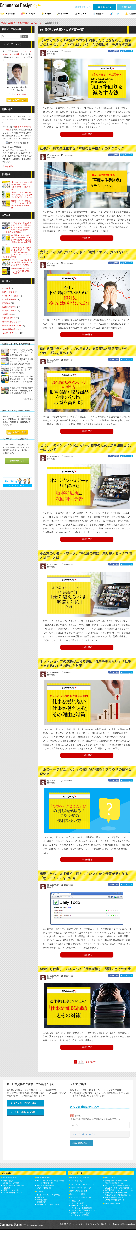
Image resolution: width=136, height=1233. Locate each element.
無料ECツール (109, 1177)
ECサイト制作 (8, 292)
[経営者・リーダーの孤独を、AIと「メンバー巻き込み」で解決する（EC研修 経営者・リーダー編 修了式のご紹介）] (6, 203)
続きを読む (9, 166)
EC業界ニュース (9, 311)
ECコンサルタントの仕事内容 (48, 1195)
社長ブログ (75, 1201)
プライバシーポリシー (77, 1224)
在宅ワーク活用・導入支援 (13, 1185)
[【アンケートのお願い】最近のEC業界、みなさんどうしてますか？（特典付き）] (6, 184)
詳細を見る (87, 134)
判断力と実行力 (8, 318)
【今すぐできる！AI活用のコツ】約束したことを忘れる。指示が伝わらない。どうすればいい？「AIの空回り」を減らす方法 (16, 252)
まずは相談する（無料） (26, 1112)
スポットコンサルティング (80, 1188)
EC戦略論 (6, 303)
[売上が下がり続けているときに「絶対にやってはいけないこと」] (87, 293)
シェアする (115, 51)
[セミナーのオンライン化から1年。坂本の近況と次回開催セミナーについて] (87, 486)
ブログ (116, 14)
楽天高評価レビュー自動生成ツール (119, 1190)
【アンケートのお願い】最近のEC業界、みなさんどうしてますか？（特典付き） (21, 262)
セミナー (64, 14)
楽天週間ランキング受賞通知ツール (119, 1188)
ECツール (82, 14)
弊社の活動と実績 (43, 1177)
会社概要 (77, 7)
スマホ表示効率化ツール (114, 1200)
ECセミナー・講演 (10, 296)
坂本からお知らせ (9, 322)
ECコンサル (87, 7)
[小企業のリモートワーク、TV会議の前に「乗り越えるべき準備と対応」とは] (87, 594)
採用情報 (132, 14)
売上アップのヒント (10, 333)
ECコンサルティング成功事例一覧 (50, 1181)
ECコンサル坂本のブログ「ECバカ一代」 (25, 23)
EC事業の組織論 (9, 299)
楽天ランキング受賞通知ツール (117, 1185)
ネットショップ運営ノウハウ (81, 1197)
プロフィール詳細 (18, 94)
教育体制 (40, 1197)
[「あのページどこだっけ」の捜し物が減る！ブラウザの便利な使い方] (87, 810)
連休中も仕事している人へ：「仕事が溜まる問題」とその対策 (85, 969)
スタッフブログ (77, 1203)
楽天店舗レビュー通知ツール (116, 1193)
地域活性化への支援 (11, 1183)
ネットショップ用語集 (80, 1215)
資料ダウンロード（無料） (81, 1213)
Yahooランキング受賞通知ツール (118, 1195)
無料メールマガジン (79, 1206)
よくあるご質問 (77, 1181)
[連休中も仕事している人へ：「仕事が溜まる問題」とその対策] (87, 1005)
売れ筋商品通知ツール (114, 1197)
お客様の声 (7, 314)
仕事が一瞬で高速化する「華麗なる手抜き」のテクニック (82, 148)
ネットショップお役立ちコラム (83, 1210)
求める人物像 (42, 1200)
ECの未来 (6, 288)
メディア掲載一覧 (44, 1188)
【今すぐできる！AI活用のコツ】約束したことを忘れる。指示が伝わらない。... (21, 194)
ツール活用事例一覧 (45, 1183)
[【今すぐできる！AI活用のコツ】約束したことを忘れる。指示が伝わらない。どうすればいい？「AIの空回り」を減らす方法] (87, 81)
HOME (3, 23)
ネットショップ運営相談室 (81, 1208)
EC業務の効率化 (9, 307)
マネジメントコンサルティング (82, 1184)
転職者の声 (41, 1202)
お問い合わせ (105, 1224)
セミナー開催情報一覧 (46, 1185)
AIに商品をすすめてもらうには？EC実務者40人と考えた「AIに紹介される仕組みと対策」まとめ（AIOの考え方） (17, 239)
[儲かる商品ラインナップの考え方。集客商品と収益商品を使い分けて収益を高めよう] (87, 389)
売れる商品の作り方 (10, 329)
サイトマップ (92, 1224)
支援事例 (99, 14)
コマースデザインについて (12, 1177)
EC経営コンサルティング (80, 1177)
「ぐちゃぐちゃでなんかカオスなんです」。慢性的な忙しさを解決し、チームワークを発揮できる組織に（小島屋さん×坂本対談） (16, 227)
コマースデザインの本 (78, 1191)
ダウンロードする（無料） (26, 1103)
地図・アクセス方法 (11, 1190)
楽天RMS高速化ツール (114, 1183)
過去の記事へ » (92, 1062)
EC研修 (48, 14)
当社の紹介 (10, 14)
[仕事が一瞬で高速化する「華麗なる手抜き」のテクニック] (87, 185)
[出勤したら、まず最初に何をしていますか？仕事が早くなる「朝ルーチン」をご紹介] (87, 908)
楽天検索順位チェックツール (116, 1181)
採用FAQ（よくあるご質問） (48, 1204)
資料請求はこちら (17, 461)
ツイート (126, 51)
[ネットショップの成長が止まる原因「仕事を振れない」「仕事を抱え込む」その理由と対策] (87, 702)
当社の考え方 (8, 1181)
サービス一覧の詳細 (112, 1204)
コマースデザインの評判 (12, 1193)
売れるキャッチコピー (11, 325)
